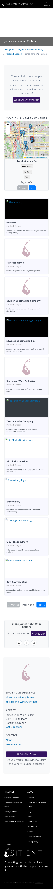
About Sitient (32, 821)
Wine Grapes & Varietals (14, 821)
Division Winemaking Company (23, 300)
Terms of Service (34, 836)
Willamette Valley (35, 49)
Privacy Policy (32, 841)
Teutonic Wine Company (19, 421)
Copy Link (39, 633)
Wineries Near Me (11, 798)
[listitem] (26, 217)
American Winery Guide (19, 4)
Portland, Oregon (14, 54)
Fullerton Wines (15, 262)
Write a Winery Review (21, 697)
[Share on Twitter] (19, 643)
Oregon (20, 49)
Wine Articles (9, 816)
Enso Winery (13, 501)
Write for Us (32, 826)
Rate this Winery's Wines (22, 701)
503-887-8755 (13, 744)
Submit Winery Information (26, 99)
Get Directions (14, 727)
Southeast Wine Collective (20, 381)
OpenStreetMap (41, 157)
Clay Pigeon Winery (17, 541)
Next (32, 188)
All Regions (8, 49)
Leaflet (29, 157)
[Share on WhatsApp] (33, 643)
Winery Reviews (10, 811)
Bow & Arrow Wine (16, 581)
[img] (26, 140)
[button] (31, 140)
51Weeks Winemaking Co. (20, 340)
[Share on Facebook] (26, 643)
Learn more (39, 883)
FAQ (29, 811)
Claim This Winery (27, 754)
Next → (41, 604)
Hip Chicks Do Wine (17, 461)
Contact (30, 798)
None (9, 740)
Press (29, 816)
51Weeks (11, 222)
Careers (30, 831)
